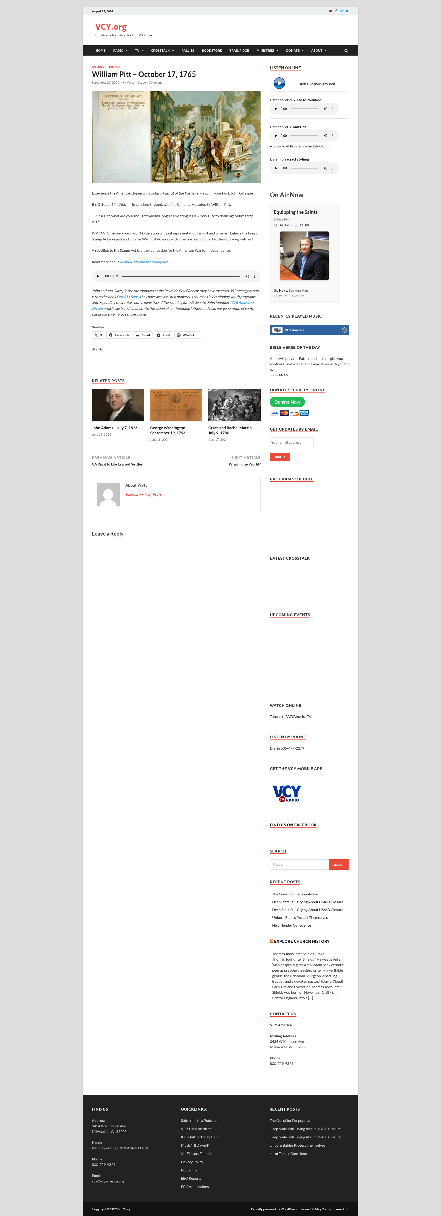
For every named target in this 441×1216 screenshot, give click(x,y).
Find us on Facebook (293, 824)
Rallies (187, 50)
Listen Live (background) (316, 84)
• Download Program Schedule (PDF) (299, 146)
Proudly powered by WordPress (274, 1209)
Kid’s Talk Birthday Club (199, 1137)
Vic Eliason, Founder (197, 1153)
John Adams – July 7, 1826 (115, 427)
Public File (189, 1170)
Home (100, 50)
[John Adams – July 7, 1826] (118, 422)
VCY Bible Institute (196, 1128)
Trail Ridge (239, 50)
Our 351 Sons (127, 296)
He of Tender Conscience (291, 925)
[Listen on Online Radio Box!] (344, 330)
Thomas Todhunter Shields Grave (298, 953)
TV (137, 50)
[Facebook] (336, 10)
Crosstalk (160, 50)
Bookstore (212, 50)
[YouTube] (330, 10)
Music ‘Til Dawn (195, 1145)
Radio (118, 50)
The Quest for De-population (295, 894)
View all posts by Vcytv (145, 494)
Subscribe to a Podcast (199, 1120)
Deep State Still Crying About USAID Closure (307, 902)
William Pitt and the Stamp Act (144, 262)
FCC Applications (195, 1186)
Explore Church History (302, 941)
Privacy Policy (192, 1162)
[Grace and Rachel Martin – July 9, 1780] (234, 422)
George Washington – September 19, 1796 (169, 430)
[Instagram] (347, 10)
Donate (293, 50)
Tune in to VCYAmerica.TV (290, 716)
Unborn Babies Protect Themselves (300, 917)
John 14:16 (279, 375)
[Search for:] (309, 864)
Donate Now (287, 402)
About (316, 50)
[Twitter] (341, 10)
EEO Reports (191, 1178)
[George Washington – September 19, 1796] (176, 422)
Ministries (265, 50)
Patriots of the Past (106, 66)
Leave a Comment (150, 82)
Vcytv (130, 82)
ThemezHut (340, 1209)
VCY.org (111, 26)
